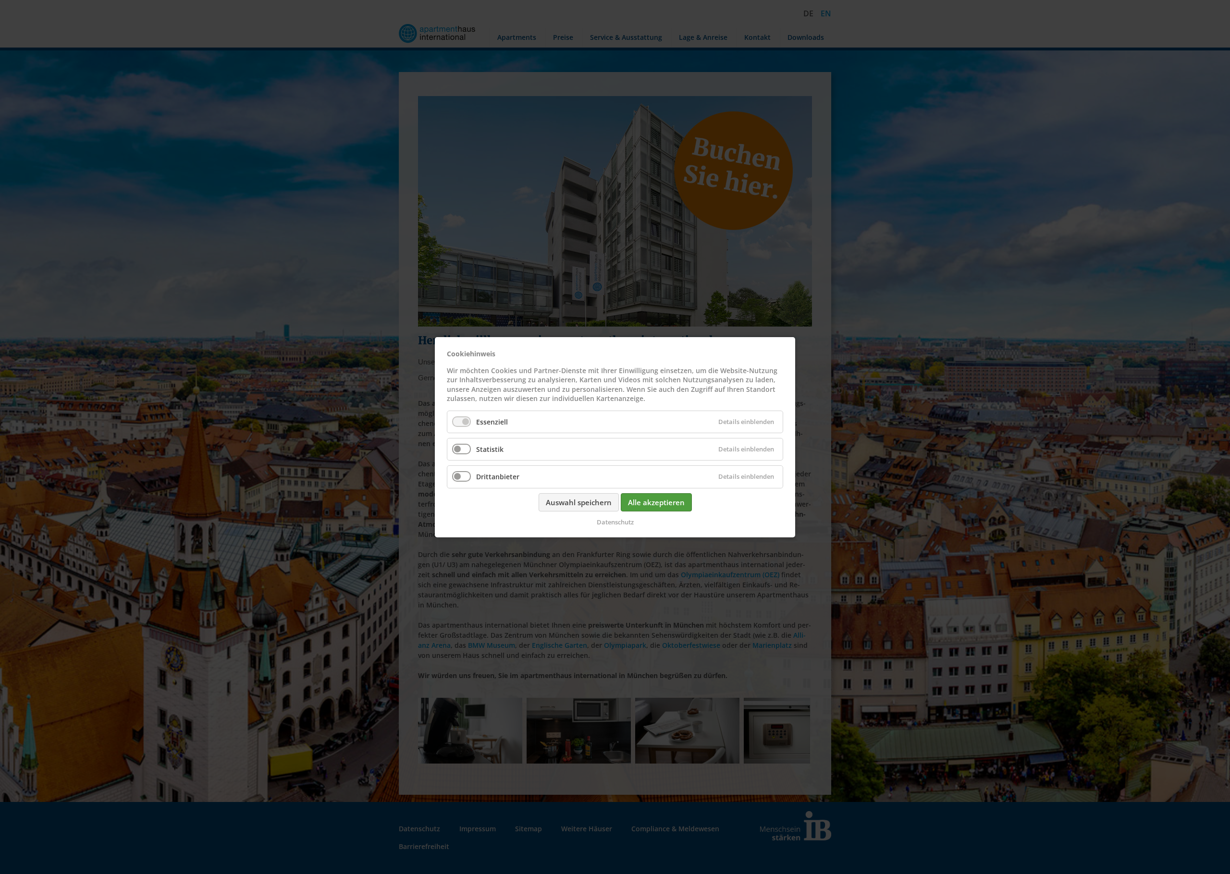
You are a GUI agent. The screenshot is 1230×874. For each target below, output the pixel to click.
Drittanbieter (497, 476)
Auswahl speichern (579, 502)
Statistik (490, 449)
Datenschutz (615, 522)
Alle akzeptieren (656, 502)
